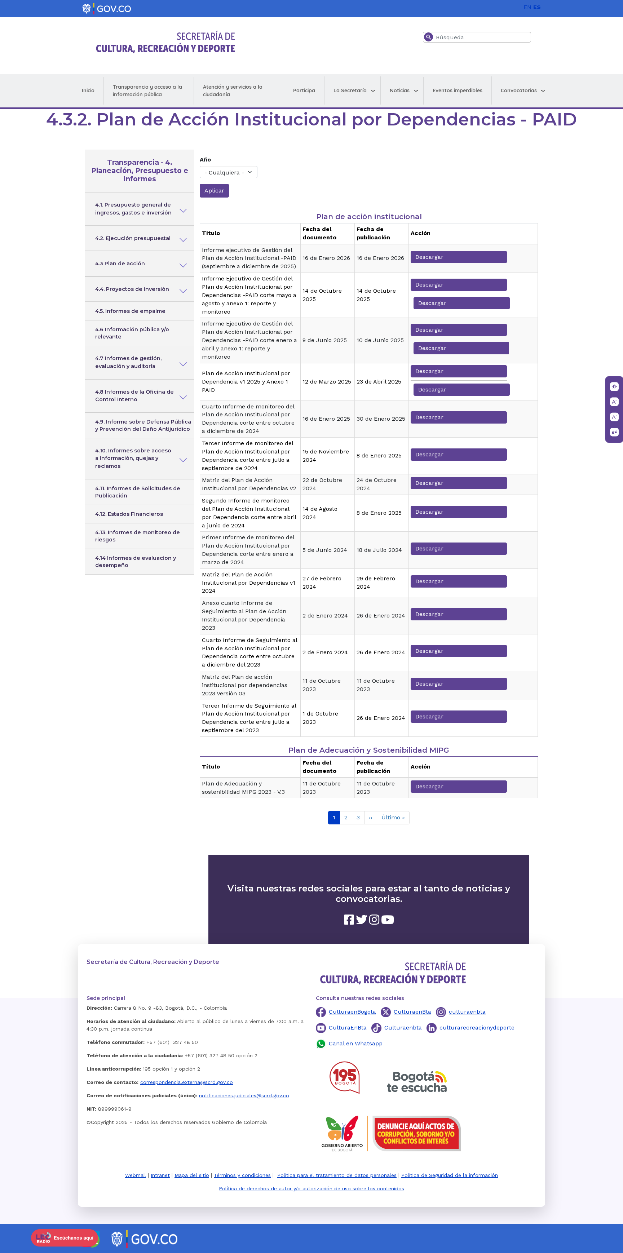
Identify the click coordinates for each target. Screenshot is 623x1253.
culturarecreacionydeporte (476, 1027)
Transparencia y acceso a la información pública (147, 91)
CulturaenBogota (352, 1011)
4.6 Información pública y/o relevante (132, 333)
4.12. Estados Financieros (129, 514)
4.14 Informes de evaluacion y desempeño (135, 561)
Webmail (135, 1175)
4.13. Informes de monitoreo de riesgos (137, 536)
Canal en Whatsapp (356, 1043)
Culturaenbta (403, 1027)
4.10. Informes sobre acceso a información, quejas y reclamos (133, 458)
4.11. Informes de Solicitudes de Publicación (137, 492)
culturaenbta (467, 1011)
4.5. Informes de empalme (130, 311)
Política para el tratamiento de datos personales (337, 1175)
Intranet (160, 1175)
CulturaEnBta (348, 1027)
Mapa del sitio (191, 1175)
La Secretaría (350, 90)
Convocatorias (519, 90)
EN (527, 7)
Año (205, 159)
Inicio (88, 90)
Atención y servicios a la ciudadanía (232, 91)
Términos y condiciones (242, 1175)
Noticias (400, 90)
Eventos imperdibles (457, 90)
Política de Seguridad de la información (449, 1175)
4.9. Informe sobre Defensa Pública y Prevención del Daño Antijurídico (143, 425)
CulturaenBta (412, 1011)
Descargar (429, 256)
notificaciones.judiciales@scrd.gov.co (244, 1095)
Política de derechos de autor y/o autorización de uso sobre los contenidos (311, 1188)
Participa (304, 90)
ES (537, 7)
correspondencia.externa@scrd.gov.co (186, 1082)
